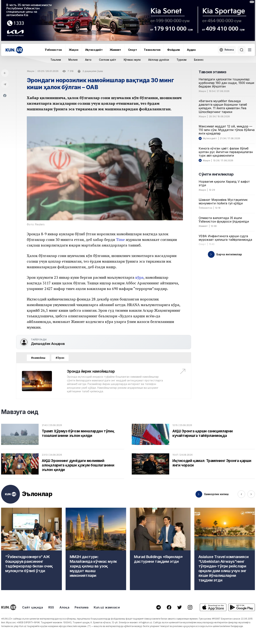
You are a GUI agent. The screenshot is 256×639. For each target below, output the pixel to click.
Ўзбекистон (53, 50)
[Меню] (249, 50)
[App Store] (213, 607)
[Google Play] (241, 607)
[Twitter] (179, 607)
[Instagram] (190, 607)
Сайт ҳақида (32, 607)
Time (120, 239)
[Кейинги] (251, 494)
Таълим (55, 59)
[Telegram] (5, 84)
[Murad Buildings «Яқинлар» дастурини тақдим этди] (160, 549)
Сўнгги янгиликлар (216, 174)
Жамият (115, 50)
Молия (73, 59)
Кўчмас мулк (132, 59)
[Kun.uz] (14, 49)
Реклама (81, 607)
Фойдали (173, 50)
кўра (139, 277)
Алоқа (64, 607)
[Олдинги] (241, 494)
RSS (51, 607)
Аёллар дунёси (158, 59)
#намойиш (38, 357)
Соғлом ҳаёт (107, 59)
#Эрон (60, 357)
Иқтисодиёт (94, 50)
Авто (88, 59)
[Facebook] (5, 95)
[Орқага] (5, 73)
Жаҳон (73, 50)
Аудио (191, 50)
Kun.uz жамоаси (107, 607)
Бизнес (199, 59)
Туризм (181, 59)
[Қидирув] (242, 50)
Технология (152, 50)
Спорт (132, 50)
